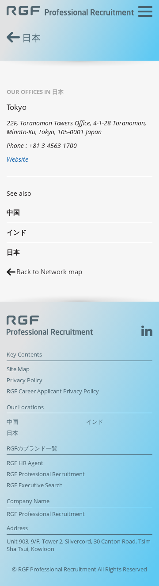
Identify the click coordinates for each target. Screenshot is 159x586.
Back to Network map (49, 271)
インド (94, 422)
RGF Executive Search (35, 485)
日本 (12, 433)
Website (17, 159)
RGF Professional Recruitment (46, 474)
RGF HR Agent (25, 463)
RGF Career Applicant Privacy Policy (53, 391)
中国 (12, 422)
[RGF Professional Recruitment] (70, 11)
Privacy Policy (24, 380)
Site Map (18, 369)
